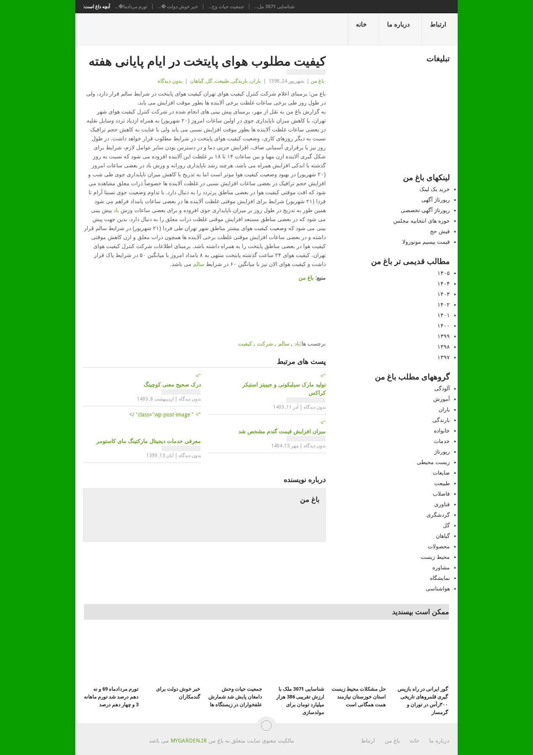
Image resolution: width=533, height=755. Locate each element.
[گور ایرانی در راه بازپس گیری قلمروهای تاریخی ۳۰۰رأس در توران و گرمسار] (420, 656)
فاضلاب (441, 494)
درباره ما (398, 24)
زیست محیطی (433, 462)
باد (116, 210)
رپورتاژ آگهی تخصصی (425, 210)
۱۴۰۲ (443, 304)
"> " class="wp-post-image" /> (148, 427)
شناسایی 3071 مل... (274, 6)
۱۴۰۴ (443, 283)
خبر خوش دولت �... (178, 6)
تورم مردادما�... (131, 6)
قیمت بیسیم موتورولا (426, 242)
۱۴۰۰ (443, 326)
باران (255, 81)
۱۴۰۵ (443, 273)
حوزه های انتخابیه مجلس (421, 221)
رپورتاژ (442, 451)
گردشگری (438, 515)
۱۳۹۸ (443, 347)
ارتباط (438, 24)
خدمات (442, 441)
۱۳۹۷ (443, 357)
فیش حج (440, 231)
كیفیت (245, 343)
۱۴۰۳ (443, 294)
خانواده (442, 430)
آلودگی (442, 388)
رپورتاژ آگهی (435, 200)
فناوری (442, 504)
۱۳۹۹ (443, 336)
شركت (265, 343)
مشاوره (441, 567)
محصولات (439, 546)
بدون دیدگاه (170, 81)
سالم (198, 264)
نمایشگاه (440, 578)
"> (172, 380)
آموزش (441, 399)
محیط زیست (435, 557)
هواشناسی (438, 588)
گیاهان (197, 81)
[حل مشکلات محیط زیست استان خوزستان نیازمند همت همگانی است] (358, 656)
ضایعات (441, 473)
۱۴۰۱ (443, 315)
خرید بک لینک (434, 189)
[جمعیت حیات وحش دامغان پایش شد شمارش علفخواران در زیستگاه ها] (235, 656)
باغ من (318, 81)
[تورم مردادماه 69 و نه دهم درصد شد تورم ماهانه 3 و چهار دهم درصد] (111, 656)
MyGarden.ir (189, 740)
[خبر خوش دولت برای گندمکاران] (173, 656)
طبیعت (222, 81)
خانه (361, 24)
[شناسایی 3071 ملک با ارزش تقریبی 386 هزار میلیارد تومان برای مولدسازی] (297, 656)
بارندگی (239, 81)
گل (209, 81)
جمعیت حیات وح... (226, 6)
